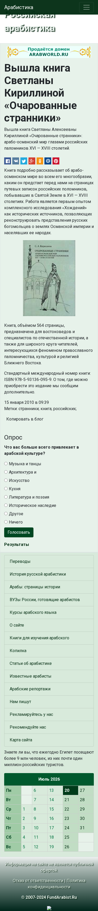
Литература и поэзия (29, 497)
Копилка (18, 650)
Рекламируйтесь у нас (31, 714)
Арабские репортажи (30, 688)
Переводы (20, 561)
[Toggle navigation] (86, 7)
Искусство (19, 480)
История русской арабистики (38, 574)
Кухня (14, 488)
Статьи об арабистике (31, 663)
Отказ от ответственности (38, 880)
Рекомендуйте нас (28, 727)
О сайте (17, 625)
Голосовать (19, 532)
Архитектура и (22, 472)
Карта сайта (21, 739)
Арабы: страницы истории (35, 586)
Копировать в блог (24, 419)
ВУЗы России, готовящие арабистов (45, 599)
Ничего (16, 522)
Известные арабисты (30, 676)
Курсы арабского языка (33, 612)
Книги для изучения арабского (39, 637)
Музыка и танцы (25, 463)
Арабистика (18, 7)
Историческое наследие (32, 505)
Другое (16, 513)
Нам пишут (20, 701)
